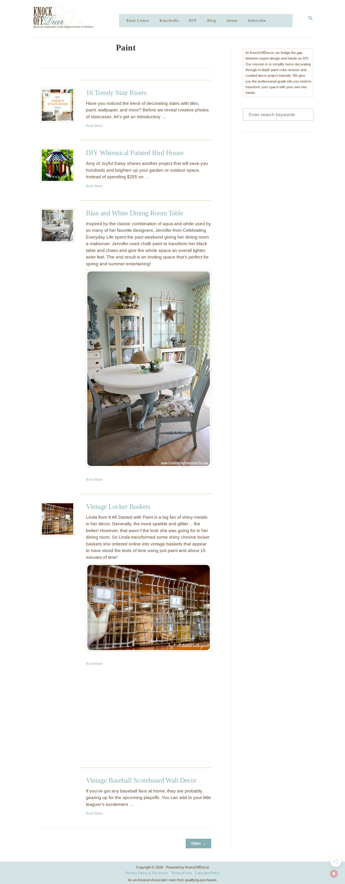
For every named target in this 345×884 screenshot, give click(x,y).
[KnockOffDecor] (79, 18)
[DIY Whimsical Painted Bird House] (57, 165)
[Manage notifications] (334, 873)
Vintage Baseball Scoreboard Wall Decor (141, 780)
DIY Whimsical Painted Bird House (134, 152)
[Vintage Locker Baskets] (57, 519)
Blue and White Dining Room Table (134, 213)
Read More (94, 126)
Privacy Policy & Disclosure (147, 873)
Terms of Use (181, 873)
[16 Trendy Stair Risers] (57, 105)
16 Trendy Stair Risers (116, 92)
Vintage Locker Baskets (118, 506)
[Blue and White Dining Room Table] (57, 225)
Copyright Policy (207, 873)
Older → (198, 844)
